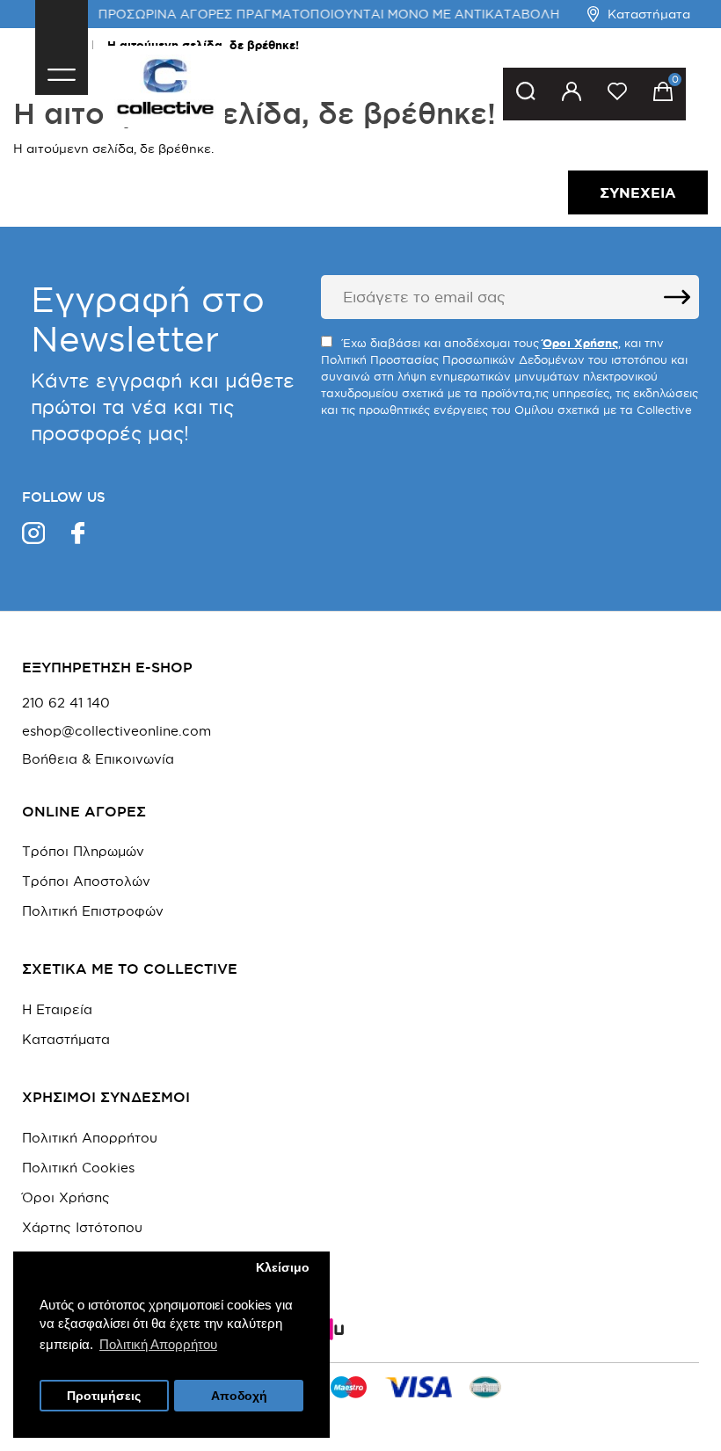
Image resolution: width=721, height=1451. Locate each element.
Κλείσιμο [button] (283, 1267)
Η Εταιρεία (57, 1009)
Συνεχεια (638, 192)
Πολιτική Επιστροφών (93, 910)
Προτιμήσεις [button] (104, 1396)
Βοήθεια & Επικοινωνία (98, 759)
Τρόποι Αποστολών (86, 881)
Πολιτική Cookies (78, 1167)
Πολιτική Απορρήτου (89, 1137)
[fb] (77, 535)
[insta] (33, 535)
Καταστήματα (649, 14)
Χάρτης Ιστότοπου (82, 1227)
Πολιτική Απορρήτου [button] (158, 1344)
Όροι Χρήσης (66, 1197)
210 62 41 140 (66, 703)
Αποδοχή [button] (239, 1396)
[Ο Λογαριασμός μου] (571, 94)
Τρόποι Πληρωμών (83, 851)
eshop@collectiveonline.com (116, 731)
